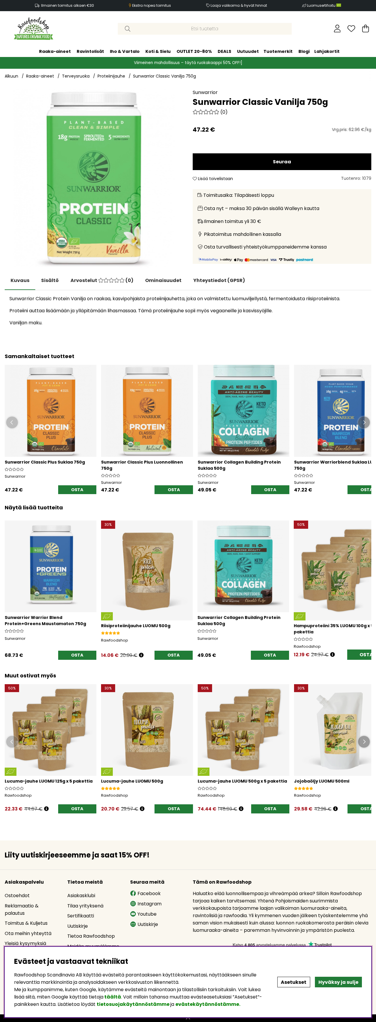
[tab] (50, 280)
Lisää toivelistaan (215, 179)
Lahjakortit (327, 51)
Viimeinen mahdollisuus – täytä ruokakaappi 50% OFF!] (188, 62)
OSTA (77, 809)
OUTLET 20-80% (194, 51)
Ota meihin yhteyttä (28, 933)
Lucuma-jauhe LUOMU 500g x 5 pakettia (242, 781)
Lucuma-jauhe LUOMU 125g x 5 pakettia (49, 781)
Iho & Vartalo (125, 51)
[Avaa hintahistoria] (141, 655)
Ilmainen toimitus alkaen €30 (67, 5)
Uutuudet (248, 51)
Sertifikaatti (80, 915)
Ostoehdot (17, 895)
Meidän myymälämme (93, 946)
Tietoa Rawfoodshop (91, 936)
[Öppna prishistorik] (46, 809)
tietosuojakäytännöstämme (133, 1004)
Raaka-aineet (55, 51)
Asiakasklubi (81, 895)
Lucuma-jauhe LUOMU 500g (132, 781)
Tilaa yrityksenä (85, 905)
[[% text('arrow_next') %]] (365, 582)
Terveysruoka (76, 76)
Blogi (304, 51)
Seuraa (282, 161)
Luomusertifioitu (321, 5)
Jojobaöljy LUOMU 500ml (321, 781)
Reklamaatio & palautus (21, 909)
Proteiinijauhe (111, 76)
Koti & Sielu (158, 51)
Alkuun (11, 76)
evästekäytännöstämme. (207, 1004)
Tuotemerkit (278, 51)
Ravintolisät (90, 51)
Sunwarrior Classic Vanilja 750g (164, 76)
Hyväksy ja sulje (338, 982)
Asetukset (293, 982)
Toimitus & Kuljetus (26, 923)
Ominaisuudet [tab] (163, 280)
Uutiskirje (77, 926)
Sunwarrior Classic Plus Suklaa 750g (45, 462)
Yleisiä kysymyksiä (25, 943)
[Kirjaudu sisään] (337, 28)
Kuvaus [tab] (20, 280)
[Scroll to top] (188, 1018)
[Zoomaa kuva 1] (94, 178)
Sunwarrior (205, 92)
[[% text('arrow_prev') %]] (10, 582)
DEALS (224, 51)
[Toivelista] (351, 28)
